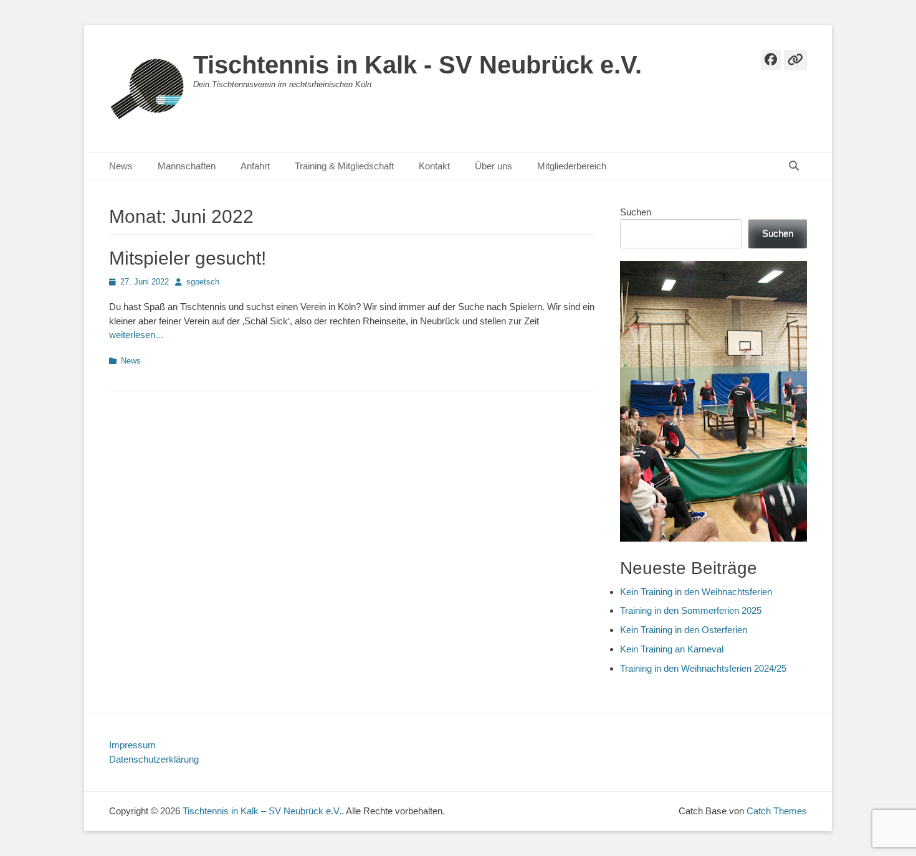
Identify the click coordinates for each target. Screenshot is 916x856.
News (121, 166)
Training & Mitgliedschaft (344, 166)
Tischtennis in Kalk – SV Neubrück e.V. (262, 811)
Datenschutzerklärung (154, 759)
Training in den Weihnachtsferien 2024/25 (703, 668)
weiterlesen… (137, 334)
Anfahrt (255, 166)
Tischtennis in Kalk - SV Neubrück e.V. (417, 64)
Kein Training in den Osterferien (683, 629)
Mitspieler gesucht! (187, 258)
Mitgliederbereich (571, 166)
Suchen (635, 212)
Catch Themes (777, 811)
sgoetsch (202, 281)
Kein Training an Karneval (671, 649)
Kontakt (434, 166)
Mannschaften (187, 166)
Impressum (132, 745)
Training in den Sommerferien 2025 (690, 610)
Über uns (493, 166)
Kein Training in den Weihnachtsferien (696, 591)
